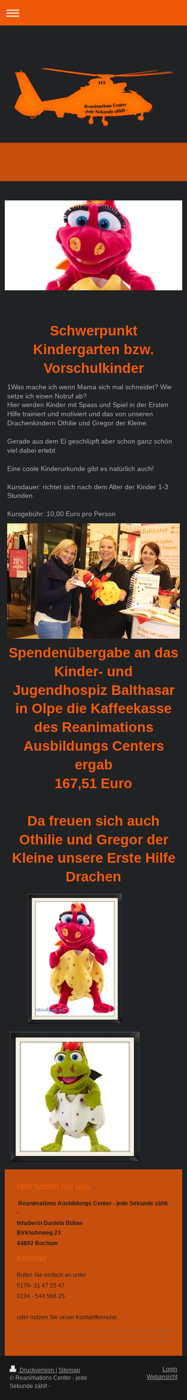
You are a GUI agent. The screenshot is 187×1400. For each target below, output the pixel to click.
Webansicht (162, 1377)
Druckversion (37, 1370)
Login (170, 1369)
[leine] (75, 1097)
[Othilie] (75, 959)
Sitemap (69, 1370)
